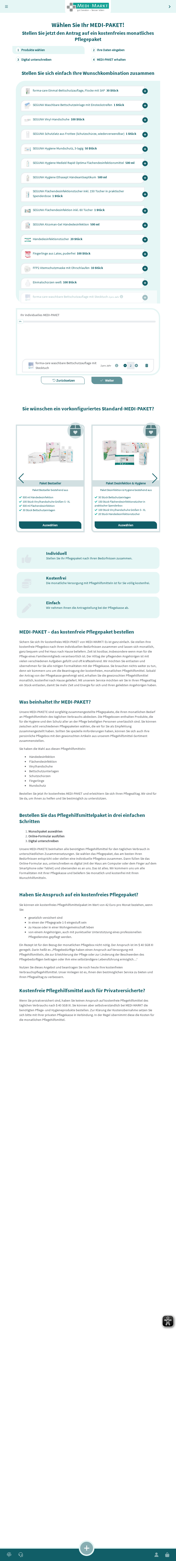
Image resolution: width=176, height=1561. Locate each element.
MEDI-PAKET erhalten (109, 59)
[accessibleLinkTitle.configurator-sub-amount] (125, 365)
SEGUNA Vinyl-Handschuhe (59, 119)
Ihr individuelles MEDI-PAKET (40, 315)
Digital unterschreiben (34, 59)
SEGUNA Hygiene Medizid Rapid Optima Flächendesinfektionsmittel (84, 163)
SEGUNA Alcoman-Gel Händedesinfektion (66, 224)
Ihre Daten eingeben (109, 50)
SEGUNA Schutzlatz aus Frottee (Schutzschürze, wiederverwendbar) (84, 134)
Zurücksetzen (65, 380)
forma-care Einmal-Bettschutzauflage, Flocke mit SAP (75, 90)
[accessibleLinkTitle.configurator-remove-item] (146, 365)
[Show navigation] (86, 1548)
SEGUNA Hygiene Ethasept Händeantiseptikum (70, 177)
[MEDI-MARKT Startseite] (88, 7)
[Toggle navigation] (6, 6)
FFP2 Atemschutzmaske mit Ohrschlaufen (68, 268)
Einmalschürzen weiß (55, 282)
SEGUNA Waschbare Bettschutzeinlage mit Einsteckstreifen (78, 105)
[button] (145, 91)
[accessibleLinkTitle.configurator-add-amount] (136, 365)
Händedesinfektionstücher (57, 239)
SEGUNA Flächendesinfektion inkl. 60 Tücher (69, 210)
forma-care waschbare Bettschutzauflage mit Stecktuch (66, 365)
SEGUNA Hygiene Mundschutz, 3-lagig (65, 148)
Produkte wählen (31, 50)
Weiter (109, 380)
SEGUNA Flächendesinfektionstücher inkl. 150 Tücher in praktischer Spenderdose (78, 193)
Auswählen (50, 525)
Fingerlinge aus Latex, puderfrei (62, 253)
